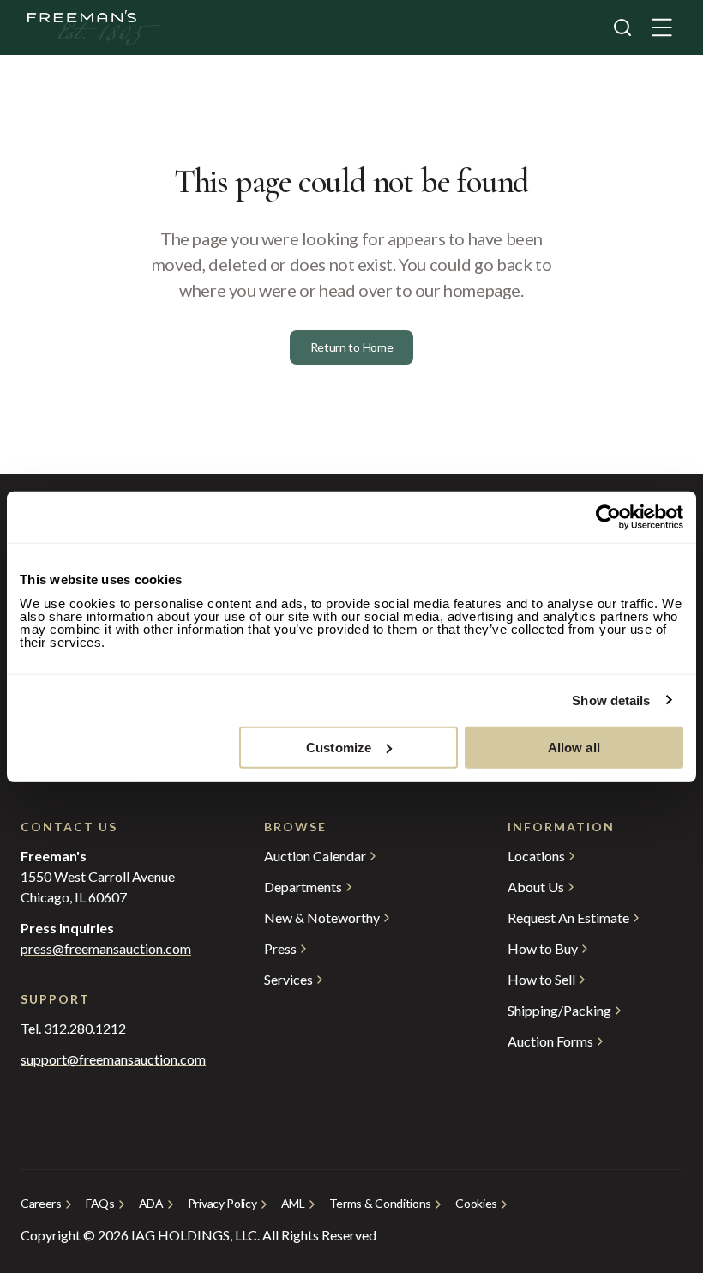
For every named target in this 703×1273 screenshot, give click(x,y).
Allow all (574, 746)
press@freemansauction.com (106, 949)
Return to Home (352, 347)
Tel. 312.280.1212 (73, 1028)
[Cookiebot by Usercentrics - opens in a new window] (608, 517)
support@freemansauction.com (108, 1059)
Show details (611, 700)
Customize (338, 746)
